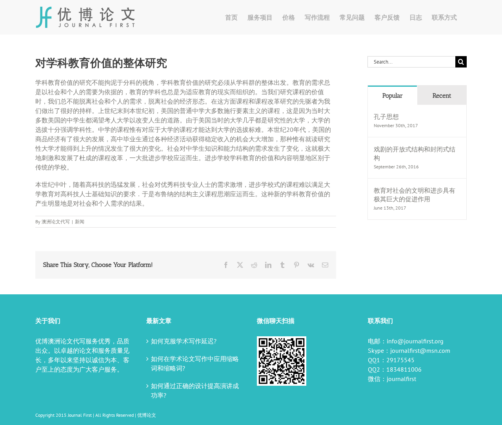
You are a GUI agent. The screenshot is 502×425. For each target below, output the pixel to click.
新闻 (79, 221)
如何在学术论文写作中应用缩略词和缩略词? (195, 363)
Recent (442, 95)
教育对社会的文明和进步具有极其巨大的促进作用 (414, 194)
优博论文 (146, 415)
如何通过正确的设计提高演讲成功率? (195, 390)
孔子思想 (386, 116)
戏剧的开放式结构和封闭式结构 (414, 153)
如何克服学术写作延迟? (183, 341)
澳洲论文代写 (56, 221)
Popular (392, 95)
